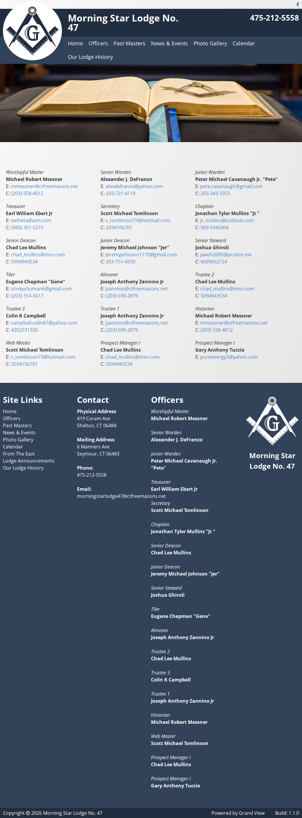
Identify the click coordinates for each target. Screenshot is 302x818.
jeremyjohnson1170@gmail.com (141, 254)
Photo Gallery (210, 43)
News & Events (169, 43)
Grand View (252, 813)
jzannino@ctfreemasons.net (137, 288)
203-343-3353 (215, 193)
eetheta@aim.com (31, 220)
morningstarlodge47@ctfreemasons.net (121, 496)
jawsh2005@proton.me (226, 254)
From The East (19, 453)
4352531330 (24, 330)
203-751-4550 (120, 261)
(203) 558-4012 (27, 193)
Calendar (244, 43)
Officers (98, 43)
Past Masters (129, 43)
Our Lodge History (90, 56)
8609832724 (214, 261)
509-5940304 (215, 227)
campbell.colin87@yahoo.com (44, 323)
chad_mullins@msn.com (38, 254)
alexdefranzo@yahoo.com (134, 186)
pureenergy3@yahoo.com (229, 357)
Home (75, 43)
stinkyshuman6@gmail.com (41, 288)
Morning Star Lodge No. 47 (123, 22)
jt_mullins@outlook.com (227, 220)
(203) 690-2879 (122, 295)
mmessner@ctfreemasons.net (44, 186)
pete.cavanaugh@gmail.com (231, 186)
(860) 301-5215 (27, 227)
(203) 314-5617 (27, 295)
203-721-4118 (120, 193)
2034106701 (119, 227)
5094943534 (24, 261)
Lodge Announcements (29, 461)
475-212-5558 (274, 18)
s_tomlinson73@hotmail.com (138, 220)
